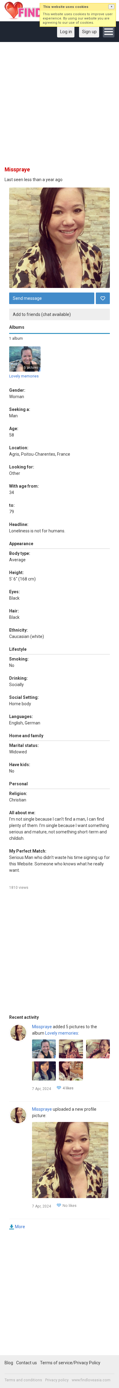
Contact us (26, 1362)
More (20, 1226)
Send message (27, 298)
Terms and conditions (23, 1380)
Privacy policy (57, 1380)
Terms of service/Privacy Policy (70, 1362)
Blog (9, 1362)
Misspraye (42, 1026)
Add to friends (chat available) (42, 314)
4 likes (68, 1088)
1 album (16, 338)
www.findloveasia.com (91, 1380)
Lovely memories (24, 376)
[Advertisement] (59, 106)
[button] (111, 6)
